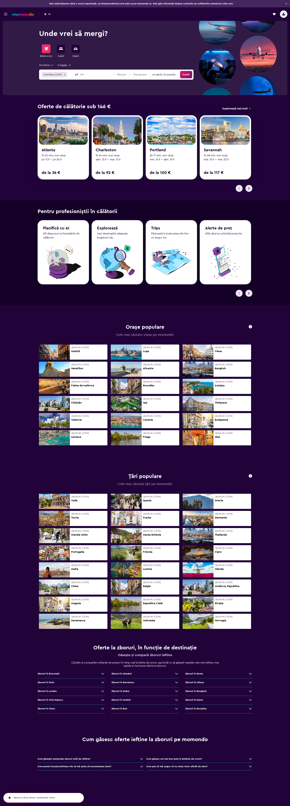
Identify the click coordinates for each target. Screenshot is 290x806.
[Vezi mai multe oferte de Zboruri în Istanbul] (177, 674)
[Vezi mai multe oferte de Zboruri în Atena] (250, 700)
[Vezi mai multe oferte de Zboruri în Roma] (250, 674)
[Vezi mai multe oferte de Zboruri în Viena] (103, 709)
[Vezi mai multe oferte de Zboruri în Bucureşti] (103, 674)
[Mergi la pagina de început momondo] (23, 14)
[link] (236, 108)
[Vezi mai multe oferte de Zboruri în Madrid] (177, 700)
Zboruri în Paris (46, 682)
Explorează (107, 228)
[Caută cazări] (61, 48)
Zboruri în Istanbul (121, 674)
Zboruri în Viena (46, 709)
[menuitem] (46, 51)
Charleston (106, 150)
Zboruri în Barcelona (122, 682)
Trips (155, 228)
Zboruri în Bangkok (196, 691)
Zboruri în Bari (119, 709)
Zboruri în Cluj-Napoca (50, 700)
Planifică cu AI (56, 228)
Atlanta (48, 150)
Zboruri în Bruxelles (196, 709)
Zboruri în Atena (194, 700)
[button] (286, 3)
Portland (158, 150)
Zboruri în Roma (194, 674)
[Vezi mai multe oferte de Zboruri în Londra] (103, 691)
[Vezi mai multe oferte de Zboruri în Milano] (250, 682)
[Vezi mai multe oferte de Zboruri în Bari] (177, 709)
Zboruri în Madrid (121, 700)
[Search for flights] (46, 48)
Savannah (213, 150)
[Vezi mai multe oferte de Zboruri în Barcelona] (177, 682)
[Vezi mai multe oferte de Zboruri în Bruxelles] (250, 709)
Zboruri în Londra (47, 691)
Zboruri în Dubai (120, 691)
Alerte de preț (218, 228)
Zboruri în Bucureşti (48, 674)
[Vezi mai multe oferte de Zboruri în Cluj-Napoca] (103, 700)
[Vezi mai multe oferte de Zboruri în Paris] (103, 682)
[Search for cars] (75, 48)
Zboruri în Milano (194, 682)
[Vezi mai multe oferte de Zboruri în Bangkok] (250, 691)
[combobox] (46, 65)
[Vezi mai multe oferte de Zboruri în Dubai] (177, 691)
